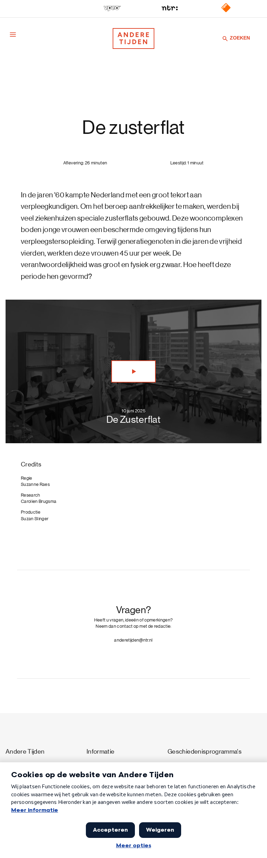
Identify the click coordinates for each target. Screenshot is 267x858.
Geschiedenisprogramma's (205, 751)
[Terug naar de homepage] (133, 38)
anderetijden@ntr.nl (133, 640)
